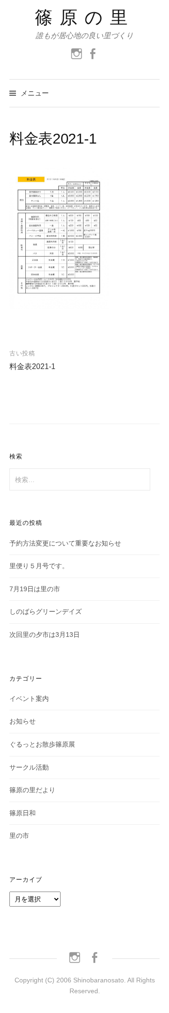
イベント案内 (29, 698)
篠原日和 (22, 813)
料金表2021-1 (32, 366)
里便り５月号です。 (39, 566)
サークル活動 (29, 767)
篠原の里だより (32, 790)
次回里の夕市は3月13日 (44, 634)
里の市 (19, 835)
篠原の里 (85, 17)
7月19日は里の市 (34, 589)
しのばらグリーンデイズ (45, 611)
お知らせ (22, 721)
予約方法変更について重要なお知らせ (65, 543)
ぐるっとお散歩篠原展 (42, 744)
